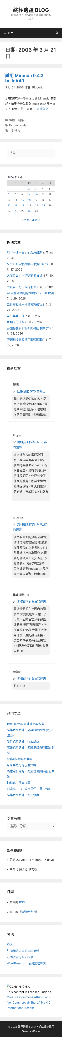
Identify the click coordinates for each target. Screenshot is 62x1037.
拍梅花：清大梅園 (18, 783)
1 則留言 (14, 130)
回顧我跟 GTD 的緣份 (31, 391)
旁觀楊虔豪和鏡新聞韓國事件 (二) (29, 328)
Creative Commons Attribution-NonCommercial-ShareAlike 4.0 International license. (28, 1002)
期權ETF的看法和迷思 (31, 601)
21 (15, 205)
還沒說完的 (28, 912)
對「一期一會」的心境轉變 (24, 253)
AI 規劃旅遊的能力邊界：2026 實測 (30, 293)
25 (43, 205)
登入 (10, 945)
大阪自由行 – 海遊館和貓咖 (24, 275)
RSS (22, 902)
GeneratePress (31, 1031)
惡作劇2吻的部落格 (19, 759)
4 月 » (36, 220)
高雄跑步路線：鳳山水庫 (23, 795)
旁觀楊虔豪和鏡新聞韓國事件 (26, 339)
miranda (21, 125)
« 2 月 (26, 220)
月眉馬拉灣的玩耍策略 (21, 765)
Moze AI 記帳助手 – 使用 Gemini (28, 264)
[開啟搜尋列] (57, 33)
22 (22, 205)
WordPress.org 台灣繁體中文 (26, 963)
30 (29, 211)
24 (36, 205)
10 (36, 194)
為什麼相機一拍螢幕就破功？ (26, 304)
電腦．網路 (16, 120)
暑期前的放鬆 (15, 322)
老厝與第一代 (15, 316)
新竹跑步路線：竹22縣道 (23, 741)
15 (22, 199)
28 (15, 211)
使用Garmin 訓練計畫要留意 (25, 724)
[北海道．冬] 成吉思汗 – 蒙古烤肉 (29, 789)
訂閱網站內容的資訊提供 (23, 951)
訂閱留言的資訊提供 (20, 957)
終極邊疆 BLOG (31, 10)
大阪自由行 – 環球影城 (22, 287)
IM (10, 125)
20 (9, 205)
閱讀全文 (42, 109)
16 (29, 199)
